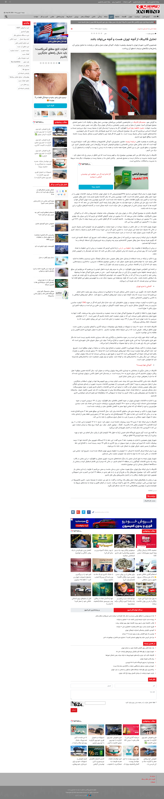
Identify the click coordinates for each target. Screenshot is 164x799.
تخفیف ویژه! (96, 187)
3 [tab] (53, 63)
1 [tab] (59, 63)
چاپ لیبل (26, 62)
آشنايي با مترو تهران (143, 286)
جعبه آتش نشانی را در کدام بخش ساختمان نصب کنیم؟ (43, 202)
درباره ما (152, 776)
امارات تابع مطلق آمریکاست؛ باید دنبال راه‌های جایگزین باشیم (51, 53)
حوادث (36, 16)
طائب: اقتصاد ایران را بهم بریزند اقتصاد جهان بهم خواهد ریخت (135, 623)
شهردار (139, 29)
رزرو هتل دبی (25, 84)
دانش (93, 16)
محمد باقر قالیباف (149, 501)
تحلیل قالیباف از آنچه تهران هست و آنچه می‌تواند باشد (123, 39)
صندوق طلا (25, 69)
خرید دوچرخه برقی (23, 58)
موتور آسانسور (25, 32)
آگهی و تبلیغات (127, 2)
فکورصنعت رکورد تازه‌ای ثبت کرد (44, 246)
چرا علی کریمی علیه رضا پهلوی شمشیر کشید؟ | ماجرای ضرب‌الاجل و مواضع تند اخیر (128, 637)
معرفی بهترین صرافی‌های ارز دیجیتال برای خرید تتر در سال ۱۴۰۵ (45, 192)
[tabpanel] (50, 41)
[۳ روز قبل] (61, 272)
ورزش (76, 16)
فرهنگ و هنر (85, 16)
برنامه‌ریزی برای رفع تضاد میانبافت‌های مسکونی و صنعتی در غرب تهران (132, 669)
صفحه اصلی (153, 29)
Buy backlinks (15, 62)
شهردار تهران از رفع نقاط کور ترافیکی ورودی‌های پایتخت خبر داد (135, 651)
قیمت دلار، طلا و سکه (148, 779)
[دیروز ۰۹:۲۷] (61, 193)
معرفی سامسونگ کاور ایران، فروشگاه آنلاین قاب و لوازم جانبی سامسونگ (44, 293)
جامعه (117, 16)
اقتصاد (124, 16)
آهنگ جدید (25, 54)
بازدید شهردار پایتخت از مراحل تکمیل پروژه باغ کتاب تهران (136, 673)
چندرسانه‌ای (60, 16)
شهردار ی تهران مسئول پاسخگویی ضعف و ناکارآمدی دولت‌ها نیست (133, 666)
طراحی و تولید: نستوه (81, 795)
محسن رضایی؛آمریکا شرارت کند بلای (142, 22)
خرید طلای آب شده (23, 47)
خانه (155, 16)
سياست (137, 16)
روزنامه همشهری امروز (153, 2)
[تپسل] (79, 164)
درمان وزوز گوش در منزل (46, 257)
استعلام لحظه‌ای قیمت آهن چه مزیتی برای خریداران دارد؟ (44, 213)
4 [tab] (51, 63)
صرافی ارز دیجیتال (23, 65)
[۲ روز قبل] (61, 215)
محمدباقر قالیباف (139, 122)
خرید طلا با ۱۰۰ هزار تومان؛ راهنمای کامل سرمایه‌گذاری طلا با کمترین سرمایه (44, 282)
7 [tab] (43, 63)
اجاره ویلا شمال (24, 39)
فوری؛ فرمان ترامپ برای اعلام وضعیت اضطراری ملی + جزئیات (135, 627)
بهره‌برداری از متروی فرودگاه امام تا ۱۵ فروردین (140, 662)
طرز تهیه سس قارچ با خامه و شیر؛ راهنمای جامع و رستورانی (43, 270)
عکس (52, 16)
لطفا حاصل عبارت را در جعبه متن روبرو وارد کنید (141, 702)
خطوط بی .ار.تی (125, 248)
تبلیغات (153, 782)
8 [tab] (40, 63)
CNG (84, 302)
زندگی (100, 16)
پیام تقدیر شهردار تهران (147, 659)
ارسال (74, 710)
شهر (111, 16)
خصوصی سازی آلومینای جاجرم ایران (45, 225)
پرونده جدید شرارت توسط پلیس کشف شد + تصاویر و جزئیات (135, 619)
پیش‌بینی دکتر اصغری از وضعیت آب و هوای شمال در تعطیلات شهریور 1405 (44, 237)
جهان (130, 16)
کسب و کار (44, 16)
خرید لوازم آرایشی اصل (22, 43)
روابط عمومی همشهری (104, 2)
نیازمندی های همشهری (139, 2)
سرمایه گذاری (51, 105)
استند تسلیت (14, 50)
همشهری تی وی (116, 2)
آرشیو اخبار (145, 16)
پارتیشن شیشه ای (23, 73)
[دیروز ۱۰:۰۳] (50, 33)
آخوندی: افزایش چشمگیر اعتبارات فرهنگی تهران (139, 630)
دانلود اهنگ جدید (23, 81)
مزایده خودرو (25, 50)
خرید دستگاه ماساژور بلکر (21, 35)
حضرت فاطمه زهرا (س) (135, 128)
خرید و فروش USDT (22, 28)
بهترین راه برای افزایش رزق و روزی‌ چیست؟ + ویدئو (138, 634)
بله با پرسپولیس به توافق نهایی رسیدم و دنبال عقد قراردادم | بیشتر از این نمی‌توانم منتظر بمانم (125, 616)
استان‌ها (69, 16)
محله (105, 16)
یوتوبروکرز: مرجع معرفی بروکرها (19, 77)
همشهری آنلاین (147, 9)
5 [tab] (48, 63)
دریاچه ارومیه (131, 141)
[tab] (135, 610)
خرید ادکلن (13, 39)
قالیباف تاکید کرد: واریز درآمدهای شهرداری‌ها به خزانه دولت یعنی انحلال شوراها (130, 655)
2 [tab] (56, 63)
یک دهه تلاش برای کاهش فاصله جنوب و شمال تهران (137, 648)
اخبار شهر (145, 29)
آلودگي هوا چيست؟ (144, 365)
